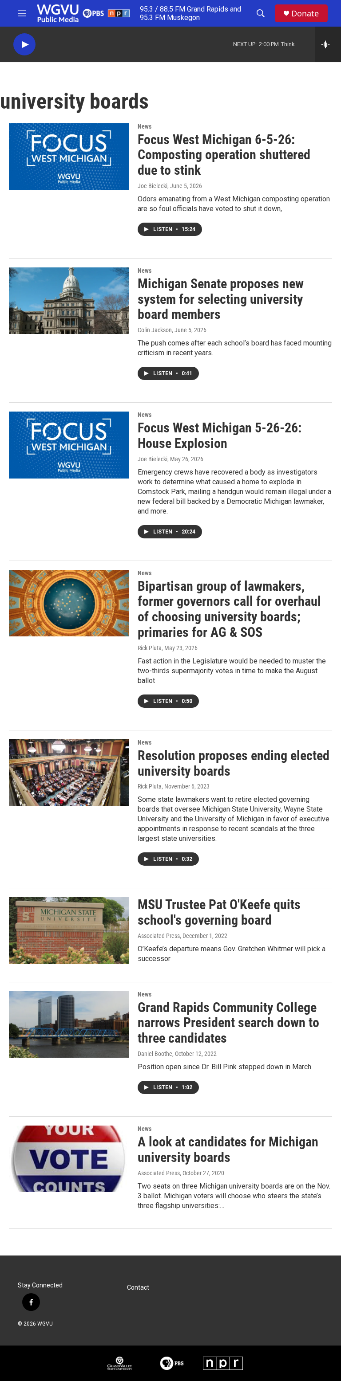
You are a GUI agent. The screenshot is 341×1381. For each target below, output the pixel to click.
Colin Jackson (155, 329)
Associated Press (159, 935)
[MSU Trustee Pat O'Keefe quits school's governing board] (69, 930)
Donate (305, 13)
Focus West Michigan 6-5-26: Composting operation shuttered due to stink (224, 155)
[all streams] (328, 44)
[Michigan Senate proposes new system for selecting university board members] (69, 300)
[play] (24, 44)
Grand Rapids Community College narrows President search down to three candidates (228, 1023)
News (144, 126)
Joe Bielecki (152, 185)
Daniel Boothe (155, 1053)
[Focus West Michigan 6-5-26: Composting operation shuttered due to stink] (69, 156)
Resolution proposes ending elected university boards (233, 763)
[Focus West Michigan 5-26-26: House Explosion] (69, 445)
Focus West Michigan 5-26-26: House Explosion (219, 435)
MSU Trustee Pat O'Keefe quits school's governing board (219, 912)
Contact (138, 1287)
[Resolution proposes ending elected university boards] (69, 772)
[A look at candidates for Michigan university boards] (69, 1159)
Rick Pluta (150, 647)
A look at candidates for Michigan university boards (228, 1149)
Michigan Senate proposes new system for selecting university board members (221, 299)
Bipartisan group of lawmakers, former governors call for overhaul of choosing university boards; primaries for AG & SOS (229, 609)
